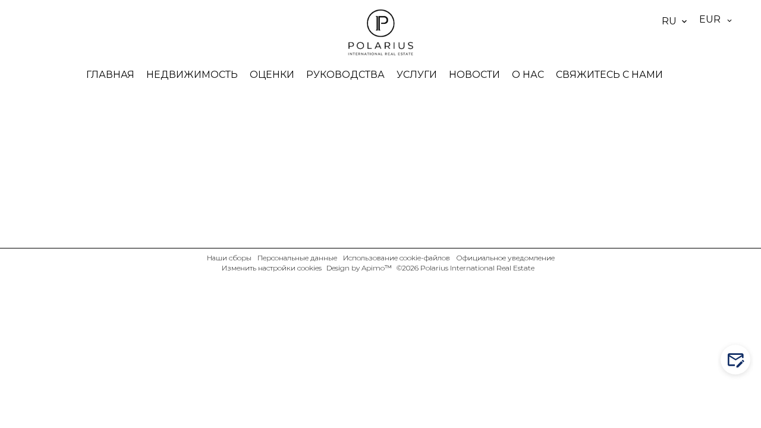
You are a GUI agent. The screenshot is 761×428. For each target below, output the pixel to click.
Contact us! (741, 360)
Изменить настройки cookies (272, 267)
